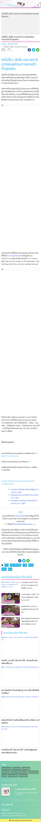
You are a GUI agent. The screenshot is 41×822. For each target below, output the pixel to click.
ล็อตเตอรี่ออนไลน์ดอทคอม (23, 524)
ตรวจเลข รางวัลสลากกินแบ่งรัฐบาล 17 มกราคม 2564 (25, 491)
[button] (29, 50)
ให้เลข (10, 569)
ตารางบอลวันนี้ (12, 775)
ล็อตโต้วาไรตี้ (12, 44)
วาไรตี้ (25, 565)
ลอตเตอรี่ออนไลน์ (15, 565)
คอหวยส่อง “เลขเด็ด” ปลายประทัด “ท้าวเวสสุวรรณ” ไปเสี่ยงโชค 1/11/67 (29, 585)
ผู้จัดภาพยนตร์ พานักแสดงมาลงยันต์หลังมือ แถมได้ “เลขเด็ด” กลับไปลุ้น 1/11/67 (30, 621)
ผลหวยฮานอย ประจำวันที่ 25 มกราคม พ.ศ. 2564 (25, 496)
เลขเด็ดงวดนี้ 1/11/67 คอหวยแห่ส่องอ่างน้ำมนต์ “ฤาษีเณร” (29, 609)
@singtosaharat (14, 255)
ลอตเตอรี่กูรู (26, 768)
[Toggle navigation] (38, 5)
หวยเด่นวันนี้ (19, 515)
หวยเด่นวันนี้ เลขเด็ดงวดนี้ (19, 772)
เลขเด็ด (4, 569)
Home (3, 44)
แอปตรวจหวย (23, 775)
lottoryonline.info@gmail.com (16, 815)
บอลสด (4, 775)
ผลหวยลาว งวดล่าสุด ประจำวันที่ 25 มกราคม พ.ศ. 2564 (24, 502)
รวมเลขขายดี (16, 768)
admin (9, 49)
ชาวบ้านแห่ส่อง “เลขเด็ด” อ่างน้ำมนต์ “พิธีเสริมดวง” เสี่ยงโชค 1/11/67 (30, 597)
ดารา (6, 565)
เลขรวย (31, 565)
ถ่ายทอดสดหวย (33, 772)
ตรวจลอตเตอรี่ (6, 768)
